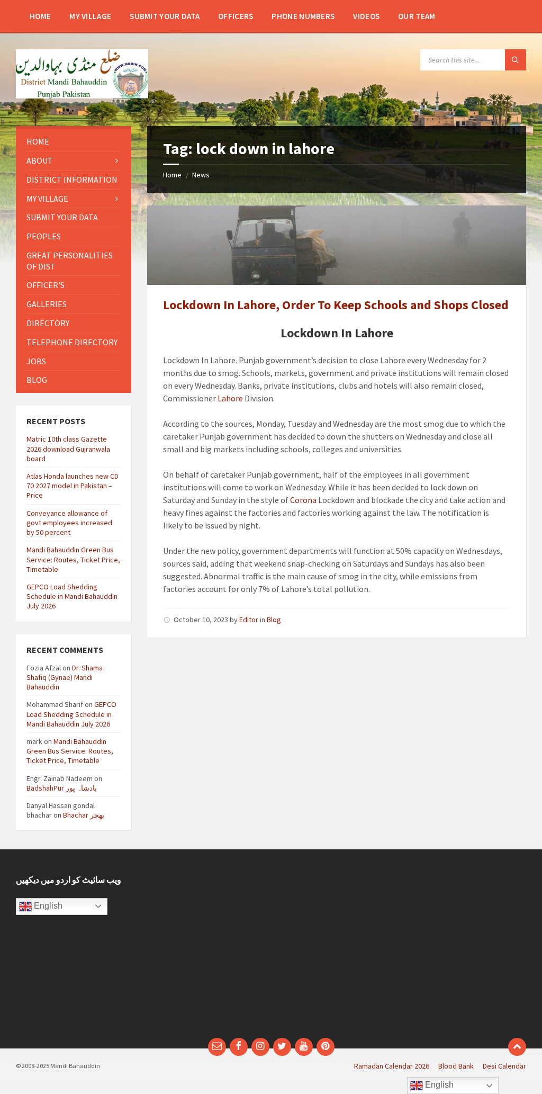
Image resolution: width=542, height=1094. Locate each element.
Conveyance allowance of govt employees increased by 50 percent (69, 522)
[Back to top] (517, 1047)
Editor (248, 619)
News (201, 175)
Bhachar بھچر (83, 815)
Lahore (230, 398)
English (47, 905)
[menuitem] (40, 15)
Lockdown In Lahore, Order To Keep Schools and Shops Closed (336, 305)
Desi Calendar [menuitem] (504, 1066)
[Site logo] (82, 95)
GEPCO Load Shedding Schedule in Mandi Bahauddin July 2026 (72, 596)
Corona (303, 500)
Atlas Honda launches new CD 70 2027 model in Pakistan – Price (72, 485)
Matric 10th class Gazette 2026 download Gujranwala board (68, 448)
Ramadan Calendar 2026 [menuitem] (391, 1066)
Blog (274, 619)
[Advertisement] (402, 949)
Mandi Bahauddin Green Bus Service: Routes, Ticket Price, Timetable (73, 559)
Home (172, 175)
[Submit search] (515, 59)
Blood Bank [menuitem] (456, 1066)
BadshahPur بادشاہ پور (61, 788)
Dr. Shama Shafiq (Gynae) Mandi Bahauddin (64, 677)
